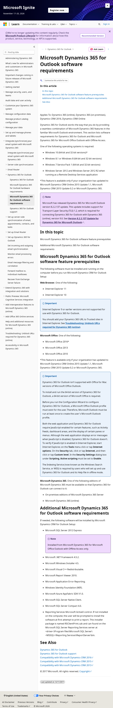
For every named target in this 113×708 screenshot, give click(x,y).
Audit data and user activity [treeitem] (18, 100)
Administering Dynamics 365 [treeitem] (19, 58)
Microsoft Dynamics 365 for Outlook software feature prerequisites (73, 94)
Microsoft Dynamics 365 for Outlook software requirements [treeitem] (21, 200)
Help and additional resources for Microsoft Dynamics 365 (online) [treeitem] (19, 325)
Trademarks (23, 706)
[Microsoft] (5, 24)
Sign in (106, 24)
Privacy (63, 702)
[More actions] (108, 49)
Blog (39, 702)
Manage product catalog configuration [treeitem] (17, 121)
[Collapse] (34, 47)
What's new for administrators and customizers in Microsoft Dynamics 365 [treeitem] (19, 66)
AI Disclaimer (8, 702)
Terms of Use (8, 706)
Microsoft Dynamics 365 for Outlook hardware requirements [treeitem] (21, 188)
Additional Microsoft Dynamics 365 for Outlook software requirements (74, 98)
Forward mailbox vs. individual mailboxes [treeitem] (17, 273)
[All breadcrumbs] (42, 49)
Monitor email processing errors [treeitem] (19, 256)
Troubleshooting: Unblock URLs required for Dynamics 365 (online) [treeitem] (20, 336)
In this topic (47, 91)
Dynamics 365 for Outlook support (58, 653)
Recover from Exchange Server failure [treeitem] (18, 281)
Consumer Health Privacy (83, 702)
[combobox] (18, 52)
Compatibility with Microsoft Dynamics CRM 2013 (65, 665)
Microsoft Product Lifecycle (20, 35)
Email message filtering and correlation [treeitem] (21, 264)
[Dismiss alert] (107, 5)
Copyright (84, 671)
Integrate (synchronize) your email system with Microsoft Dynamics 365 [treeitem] (21, 156)
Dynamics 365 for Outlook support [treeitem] (22, 210)
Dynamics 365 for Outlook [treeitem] (22, 179)
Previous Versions (26, 702)
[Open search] (99, 24)
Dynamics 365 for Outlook (59, 49)
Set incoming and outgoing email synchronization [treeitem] (20, 247)
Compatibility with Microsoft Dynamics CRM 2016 (65, 657)
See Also (46, 102)
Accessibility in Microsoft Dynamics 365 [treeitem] (17, 347)
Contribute (52, 702)
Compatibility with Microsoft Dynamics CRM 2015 (65, 661)
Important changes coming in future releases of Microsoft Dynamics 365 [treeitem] (19, 78)
